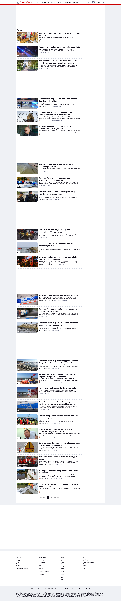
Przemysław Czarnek (43, 560)
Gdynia (62, 573)
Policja (17, 562)
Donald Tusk (41, 565)
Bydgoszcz (63, 570)
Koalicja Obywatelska (87, 559)
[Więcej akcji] (81, 33)
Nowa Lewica (85, 566)
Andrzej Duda (41, 563)
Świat (43, 2)
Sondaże (18, 566)
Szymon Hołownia (42, 566)
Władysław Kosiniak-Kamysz (44, 571)
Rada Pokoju (18, 560)
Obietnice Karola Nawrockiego (22, 568)
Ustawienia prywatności (83, 588)
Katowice (62, 576)
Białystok (62, 571)
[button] (93, 2)
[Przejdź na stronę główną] (18, 3)
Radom (62, 574)
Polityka (75, 2)
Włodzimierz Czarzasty (43, 570)
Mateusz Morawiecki (43, 559)
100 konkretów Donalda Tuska (22, 570)
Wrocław (62, 560)
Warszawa (63, 559)
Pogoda (59, 2)
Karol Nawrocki (41, 574)
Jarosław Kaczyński (42, 557)
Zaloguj (98, 2)
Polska (36, 2)
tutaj (43, 597)
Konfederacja (85, 563)
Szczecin (62, 565)
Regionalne (67, 2)
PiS (83, 557)
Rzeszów (62, 577)
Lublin (62, 579)
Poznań (62, 566)
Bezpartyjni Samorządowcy (88, 570)
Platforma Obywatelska (87, 560)
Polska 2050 (85, 568)
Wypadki (18, 565)
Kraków (62, 562)
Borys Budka (41, 568)
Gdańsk (62, 568)
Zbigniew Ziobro (42, 562)
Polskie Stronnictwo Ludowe (88, 562)
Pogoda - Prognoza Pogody (21, 563)
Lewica (84, 565)
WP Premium (51, 2)
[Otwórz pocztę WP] (89, 2)
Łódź (62, 563)
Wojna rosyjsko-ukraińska (21, 559)
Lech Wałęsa (41, 573)
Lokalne (62, 557)
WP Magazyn (18, 557)
